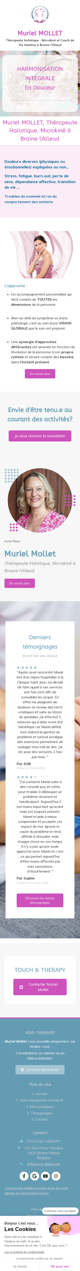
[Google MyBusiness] (34, 1176)
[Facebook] (24, 1176)
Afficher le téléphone (43, 1164)
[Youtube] (45, 1176)
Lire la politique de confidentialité (24, 1252)
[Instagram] (56, 1176)
